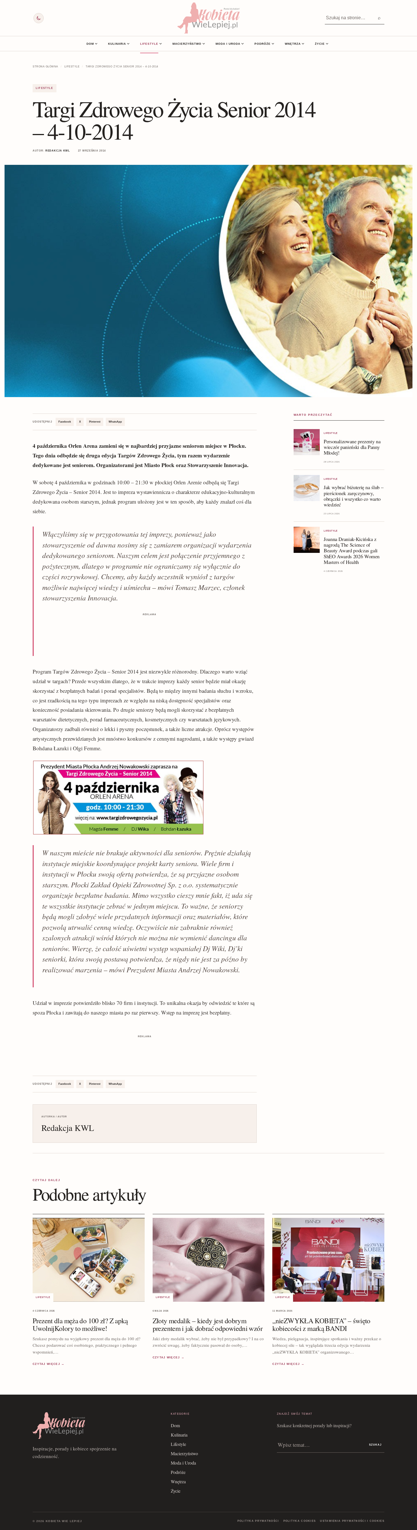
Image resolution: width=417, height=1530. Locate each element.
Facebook (64, 421)
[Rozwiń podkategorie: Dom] (96, 43)
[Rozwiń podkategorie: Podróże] (272, 43)
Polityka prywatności (258, 1521)
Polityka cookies (299, 1521)
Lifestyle (149, 43)
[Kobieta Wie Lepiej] (208, 18)
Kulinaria (117, 43)
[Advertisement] (149, 630)
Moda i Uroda (228, 43)
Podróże (262, 43)
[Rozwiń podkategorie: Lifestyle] (160, 43)
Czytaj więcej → (49, 1363)
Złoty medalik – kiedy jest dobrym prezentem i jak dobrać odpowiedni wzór (207, 1324)
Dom (90, 43)
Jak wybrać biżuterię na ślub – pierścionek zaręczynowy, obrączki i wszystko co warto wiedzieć (353, 496)
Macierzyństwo (186, 43)
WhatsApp (115, 421)
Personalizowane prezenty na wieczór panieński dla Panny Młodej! (352, 447)
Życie (320, 43)
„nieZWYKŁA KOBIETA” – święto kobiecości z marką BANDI (321, 1324)
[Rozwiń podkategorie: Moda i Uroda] (242, 43)
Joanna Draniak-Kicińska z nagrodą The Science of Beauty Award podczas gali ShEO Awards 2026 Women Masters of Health (352, 550)
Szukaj (375, 1444)
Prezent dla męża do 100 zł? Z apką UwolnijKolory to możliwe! (80, 1324)
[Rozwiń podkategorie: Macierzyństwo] (203, 43)
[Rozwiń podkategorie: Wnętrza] (303, 43)
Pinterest (94, 421)
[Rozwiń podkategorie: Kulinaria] (128, 43)
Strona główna (45, 66)
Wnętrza (293, 43)
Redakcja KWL (57, 150)
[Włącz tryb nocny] (38, 18)
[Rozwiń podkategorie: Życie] (327, 43)
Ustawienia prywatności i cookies (352, 1521)
